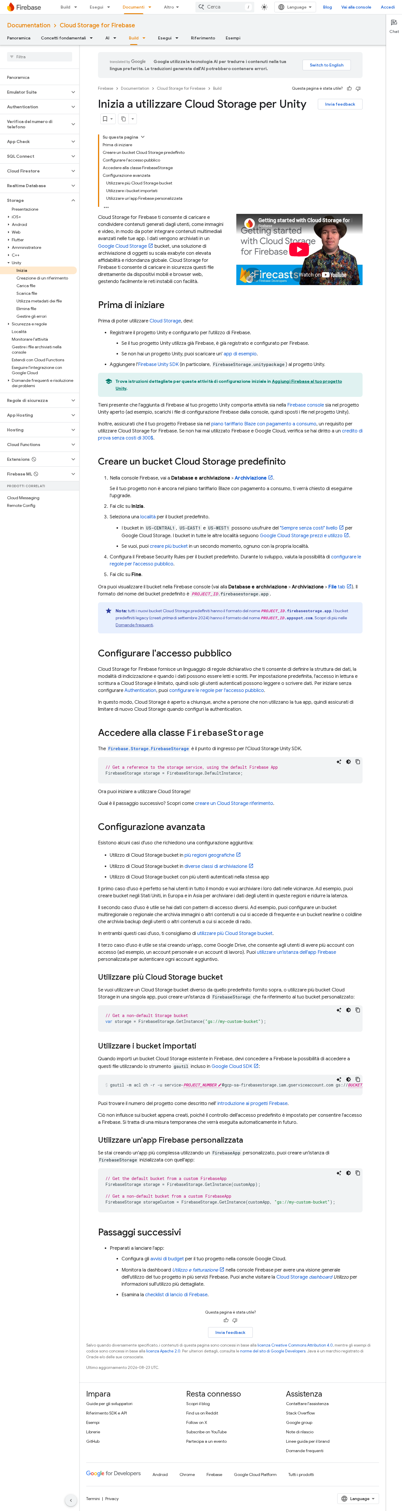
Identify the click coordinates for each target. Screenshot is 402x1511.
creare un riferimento (234, 803)
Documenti (133, 7)
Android (160, 1474)
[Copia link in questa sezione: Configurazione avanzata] (211, 827)
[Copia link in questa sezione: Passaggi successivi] (187, 1233)
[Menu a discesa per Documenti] (151, 7)
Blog (327, 7)
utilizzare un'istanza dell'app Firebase (296, 952)
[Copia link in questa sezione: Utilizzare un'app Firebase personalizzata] (249, 1140)
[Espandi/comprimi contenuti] (142, 136)
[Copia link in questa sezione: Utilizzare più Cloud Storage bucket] (229, 977)
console (305, 405)
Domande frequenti (134, 625)
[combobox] (224, 7)
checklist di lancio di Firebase (176, 1295)
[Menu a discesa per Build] (77, 7)
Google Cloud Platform (255, 1474)
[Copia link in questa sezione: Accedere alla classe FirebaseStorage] (269, 733)
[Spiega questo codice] (339, 761)
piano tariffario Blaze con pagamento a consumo (263, 424)
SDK (158, 364)
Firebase (105, 88)
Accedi (388, 7)
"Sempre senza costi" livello (309, 528)
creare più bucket (169, 546)
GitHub (92, 1441)
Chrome (187, 1474)
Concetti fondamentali (63, 38)
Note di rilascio (299, 1432)
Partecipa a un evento (206, 1441)
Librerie (93, 1432)
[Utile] (349, 88)
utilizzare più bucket (235, 933)
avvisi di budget (167, 1259)
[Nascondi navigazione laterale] (71, 1500)
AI (107, 38)
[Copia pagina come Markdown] (123, 119)
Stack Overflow (300, 1413)
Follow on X (196, 1422)
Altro (169, 7)
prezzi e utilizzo (301, 536)
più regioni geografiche (210, 855)
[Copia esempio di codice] (358, 761)
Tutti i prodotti (301, 1474)
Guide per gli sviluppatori (109, 1403)
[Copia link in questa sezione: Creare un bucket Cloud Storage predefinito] (292, 462)
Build (65, 7)
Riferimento (203, 38)
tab (336, 587)
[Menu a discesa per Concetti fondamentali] (93, 38)
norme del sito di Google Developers (272, 1351)
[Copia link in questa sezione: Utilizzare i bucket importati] (202, 1046)
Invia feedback (340, 104)
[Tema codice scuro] (348, 761)
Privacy (112, 1498)
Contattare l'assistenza (307, 1403)
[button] (35, 92)
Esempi (233, 38)
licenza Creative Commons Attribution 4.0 (295, 1345)
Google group (299, 1422)
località (148, 517)
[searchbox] (39, 56)
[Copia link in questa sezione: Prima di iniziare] (170, 305)
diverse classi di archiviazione (216, 866)
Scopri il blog (198, 1403)
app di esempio (240, 354)
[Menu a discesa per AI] (116, 38)
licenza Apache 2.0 (163, 1351)
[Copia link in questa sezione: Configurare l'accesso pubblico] (237, 654)
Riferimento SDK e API (106, 1413)
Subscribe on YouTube (206, 1432)
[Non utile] (358, 88)
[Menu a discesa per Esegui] (110, 7)
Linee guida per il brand (308, 1441)
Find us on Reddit (202, 1413)
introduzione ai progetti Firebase (252, 1103)
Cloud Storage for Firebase (97, 25)
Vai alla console (356, 7)
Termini (93, 1498)
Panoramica (18, 38)
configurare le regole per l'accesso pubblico (216, 690)
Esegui (96, 7)
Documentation (28, 25)
